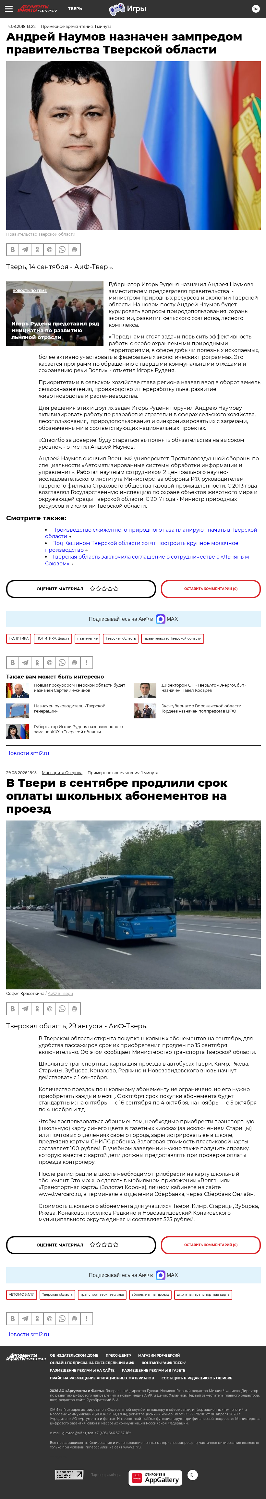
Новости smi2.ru (27, 753)
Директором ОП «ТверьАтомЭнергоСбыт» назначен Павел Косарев (204, 688)
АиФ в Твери (60, 993)
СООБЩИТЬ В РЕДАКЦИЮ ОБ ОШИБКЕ (197, 1378)
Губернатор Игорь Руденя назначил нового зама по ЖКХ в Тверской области (78, 729)
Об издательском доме (74, 1355)
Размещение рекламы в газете (153, 1370)
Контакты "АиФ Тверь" (164, 1363)
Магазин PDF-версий (159, 1355)
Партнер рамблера (106, 1475)
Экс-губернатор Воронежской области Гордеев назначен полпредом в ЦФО (201, 708)
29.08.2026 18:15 (21, 772)
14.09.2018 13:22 (21, 26)
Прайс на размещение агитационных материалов (102, 1378)
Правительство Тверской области (40, 234)
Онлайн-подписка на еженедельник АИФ (92, 1363)
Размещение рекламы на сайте (82, 1370)
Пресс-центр (118, 1355)
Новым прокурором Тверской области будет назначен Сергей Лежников (79, 688)
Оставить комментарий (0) (211, 589)
